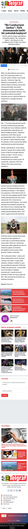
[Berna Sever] (5, 318)
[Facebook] (8, 490)
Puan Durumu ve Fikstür (9, 498)
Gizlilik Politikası (4, 528)
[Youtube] (19, 490)
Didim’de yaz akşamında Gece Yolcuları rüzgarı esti (20, 368)
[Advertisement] (14, 412)
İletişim (10, 508)
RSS (5, 515)
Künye (4, 508)
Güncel (16, 11)
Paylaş (4, 65)
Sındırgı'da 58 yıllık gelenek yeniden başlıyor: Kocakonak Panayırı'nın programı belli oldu (7, 370)
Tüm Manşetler (7, 500)
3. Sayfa (3, 11)
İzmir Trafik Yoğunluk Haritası (10, 497)
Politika (22, 11)
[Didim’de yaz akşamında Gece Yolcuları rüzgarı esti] (21, 362)
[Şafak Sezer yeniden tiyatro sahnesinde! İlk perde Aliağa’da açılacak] (7, 348)
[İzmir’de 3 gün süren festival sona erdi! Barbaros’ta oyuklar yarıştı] (21, 348)
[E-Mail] (11, 321)
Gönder (4, 395)
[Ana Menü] (4, 7)
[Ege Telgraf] (12, 3)
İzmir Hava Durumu (7, 495)
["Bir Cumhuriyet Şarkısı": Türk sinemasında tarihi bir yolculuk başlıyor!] (14, 55)
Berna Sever (13, 317)
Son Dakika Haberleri (8, 502)
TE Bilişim (18, 520)
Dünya (10, 11)
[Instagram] (14, 490)
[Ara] (2, 7)
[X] (11, 490)
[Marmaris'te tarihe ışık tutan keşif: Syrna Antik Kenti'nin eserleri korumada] (7, 333)
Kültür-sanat (14, 22)
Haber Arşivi (6, 503)
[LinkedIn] (17, 490)
